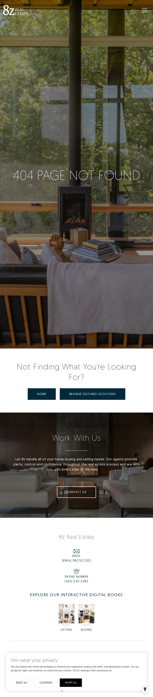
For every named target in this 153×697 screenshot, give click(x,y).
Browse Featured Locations (92, 394)
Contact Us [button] (76, 492)
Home (41, 394)
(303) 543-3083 (76, 581)
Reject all (21, 682)
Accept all (71, 682)
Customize (46, 682)
